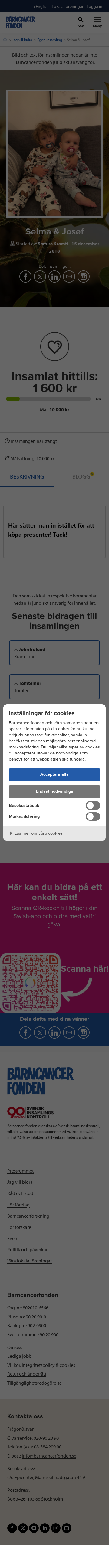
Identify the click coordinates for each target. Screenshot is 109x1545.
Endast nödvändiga (54, 791)
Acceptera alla (54, 774)
